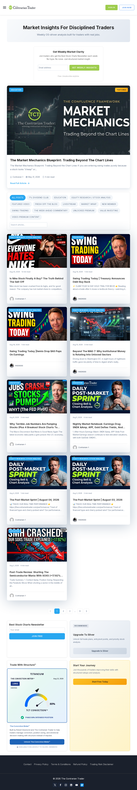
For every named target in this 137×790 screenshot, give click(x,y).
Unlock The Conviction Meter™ (37, 742)
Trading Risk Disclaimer (101, 764)
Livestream (69, 204)
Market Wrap (88, 204)
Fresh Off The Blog (46, 204)
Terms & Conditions (61, 764)
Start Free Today (100, 682)
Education (60, 197)
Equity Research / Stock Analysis (91, 197)
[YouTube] (76, 785)
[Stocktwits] (82, 785)
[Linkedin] (71, 785)
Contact (27, 764)
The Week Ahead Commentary (51, 210)
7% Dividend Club (39, 197)
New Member (109, 204)
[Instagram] (65, 785)
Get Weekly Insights (84, 67)
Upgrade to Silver (100, 651)
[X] (55, 785)
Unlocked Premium (83, 210)
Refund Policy (80, 764)
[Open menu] (5, 7)
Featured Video (21, 204)
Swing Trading (20, 210)
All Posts (17, 197)
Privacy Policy (41, 764)
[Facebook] (60, 785)
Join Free (37, 636)
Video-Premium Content (25, 217)
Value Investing (109, 210)
